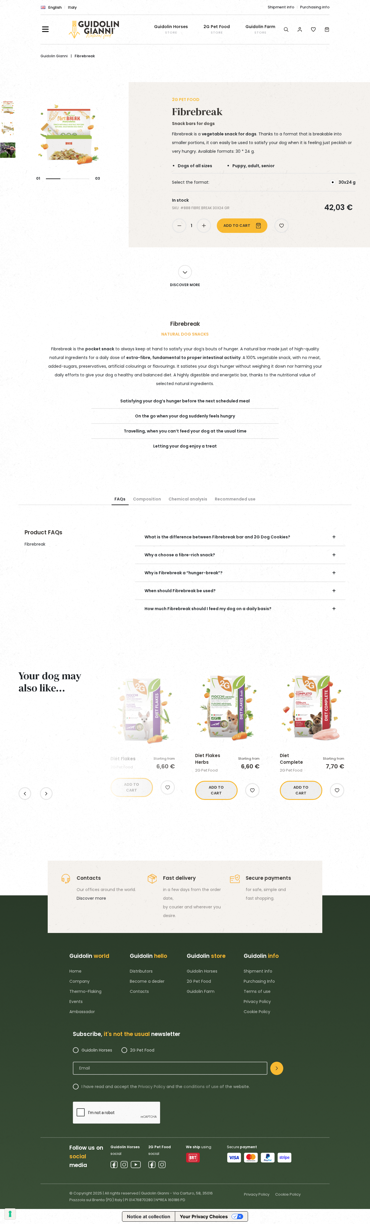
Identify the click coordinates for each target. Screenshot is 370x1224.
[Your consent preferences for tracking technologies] (10, 1213)
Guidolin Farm (200, 991)
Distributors (141, 971)
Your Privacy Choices (204, 1216)
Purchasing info (315, 7)
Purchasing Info (259, 981)
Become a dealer (147, 981)
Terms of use (257, 991)
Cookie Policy (257, 1012)
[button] (281, 225)
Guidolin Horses (202, 971)
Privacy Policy (257, 1001)
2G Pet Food (199, 981)
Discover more (91, 898)
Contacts (139, 991)
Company (79, 981)
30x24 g (347, 182)
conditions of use (201, 1086)
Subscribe (276, 1068)
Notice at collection (148, 1216)
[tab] (120, 499)
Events (76, 1001)
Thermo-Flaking (85, 991)
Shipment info (281, 7)
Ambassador (82, 1012)
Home (75, 971)
